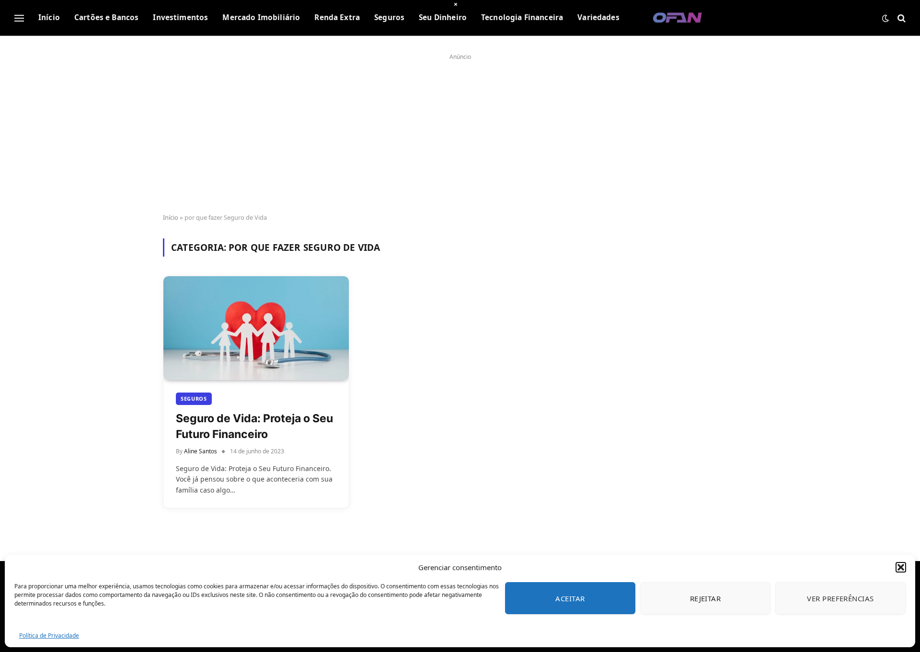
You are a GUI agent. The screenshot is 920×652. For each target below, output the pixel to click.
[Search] (901, 18)
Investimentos (180, 17)
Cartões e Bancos (106, 17)
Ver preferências (840, 598)
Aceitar (570, 598)
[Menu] (19, 18)
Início (49, 17)
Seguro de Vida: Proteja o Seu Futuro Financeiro (254, 426)
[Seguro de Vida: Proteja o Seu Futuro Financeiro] (256, 328)
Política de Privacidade (49, 635)
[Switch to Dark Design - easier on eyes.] (885, 18)
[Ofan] (677, 18)
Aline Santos (200, 451)
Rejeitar (705, 598)
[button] (901, 567)
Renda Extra (337, 17)
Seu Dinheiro (443, 17)
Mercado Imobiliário (261, 17)
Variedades (598, 17)
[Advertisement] (460, 130)
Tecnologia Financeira (522, 17)
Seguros (389, 17)
